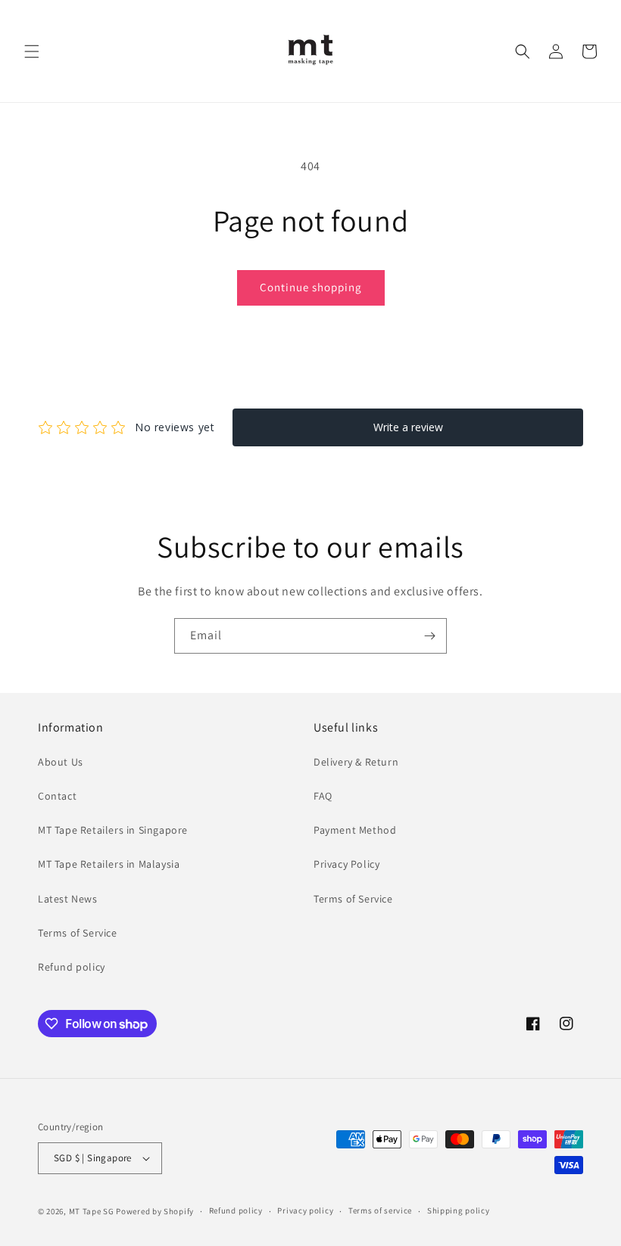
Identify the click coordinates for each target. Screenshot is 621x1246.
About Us (60, 762)
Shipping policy (458, 1210)
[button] (31, 51)
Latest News (68, 899)
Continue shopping (311, 287)
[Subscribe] (429, 636)
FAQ (323, 796)
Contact (57, 796)
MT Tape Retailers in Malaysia (108, 864)
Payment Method (355, 830)
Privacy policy (305, 1210)
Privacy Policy (346, 864)
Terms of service (380, 1210)
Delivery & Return (356, 762)
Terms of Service (77, 933)
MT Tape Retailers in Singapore (113, 830)
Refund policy (71, 967)
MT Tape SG (91, 1211)
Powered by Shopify (155, 1211)
